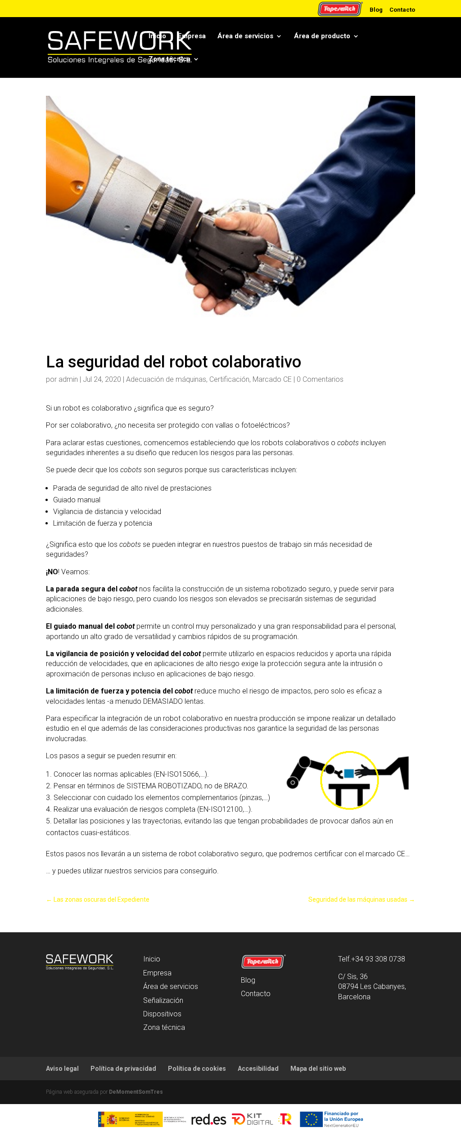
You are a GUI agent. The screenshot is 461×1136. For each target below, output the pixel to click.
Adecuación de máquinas (166, 379)
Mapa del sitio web (318, 1068)
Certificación (229, 379)
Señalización (163, 1000)
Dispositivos (162, 1014)
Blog (376, 9)
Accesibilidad (258, 1068)
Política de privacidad (123, 1068)
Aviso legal (62, 1068)
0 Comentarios (320, 379)
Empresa (192, 36)
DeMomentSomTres (136, 1092)
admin (68, 379)
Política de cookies (197, 1068)
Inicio (157, 36)
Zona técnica (169, 59)
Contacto (402, 9)
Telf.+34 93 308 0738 (371, 959)
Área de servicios (245, 36)
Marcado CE (272, 379)
